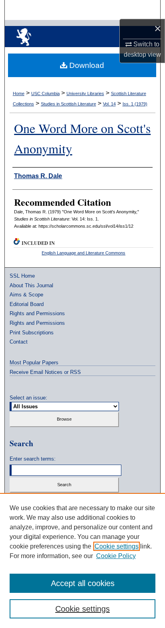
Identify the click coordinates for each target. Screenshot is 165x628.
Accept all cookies (83, 583)
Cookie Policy (116, 555)
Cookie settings (117, 546)
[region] (82, 560)
